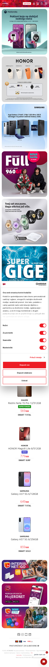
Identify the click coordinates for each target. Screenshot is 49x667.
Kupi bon (27, 4)
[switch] (42, 333)
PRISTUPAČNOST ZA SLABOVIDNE (23, 646)
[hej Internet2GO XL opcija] (24, 570)
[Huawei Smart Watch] (24, 221)
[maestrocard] (20, 641)
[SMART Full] (24, 174)
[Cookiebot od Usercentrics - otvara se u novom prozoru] (35, 284)
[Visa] (24, 641)
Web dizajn (19, 657)
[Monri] (30, 641)
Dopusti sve (24, 365)
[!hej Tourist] (24, 617)
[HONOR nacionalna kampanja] (24, 79)
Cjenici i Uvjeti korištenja (22, 653)
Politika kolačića (27, 655)
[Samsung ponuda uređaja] (24, 127)
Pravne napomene (30, 650)
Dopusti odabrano (24, 373)
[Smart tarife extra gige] (24, 269)
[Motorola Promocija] (24, 32)
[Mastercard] (16, 641)
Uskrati (24, 381)
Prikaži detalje (36, 357)
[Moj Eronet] (24, 594)
